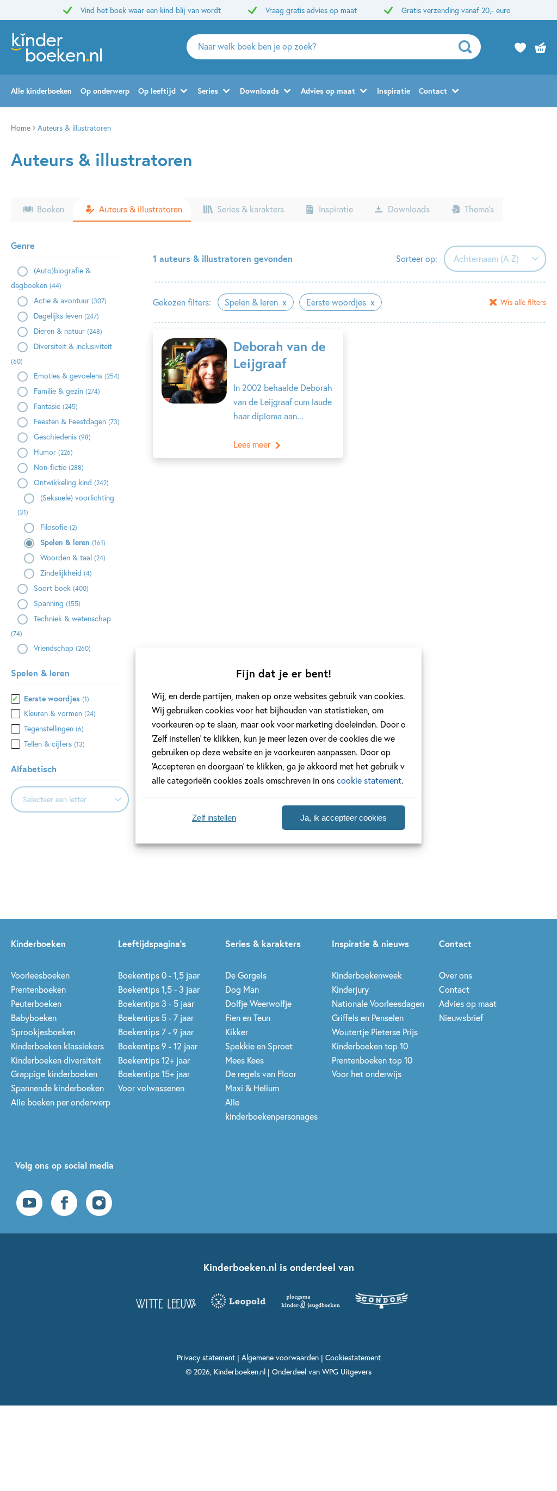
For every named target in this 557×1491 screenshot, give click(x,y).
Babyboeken (34, 1017)
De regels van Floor (260, 1073)
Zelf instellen (214, 817)
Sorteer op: (416, 258)
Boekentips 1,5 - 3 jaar (159, 989)
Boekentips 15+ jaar (154, 1073)
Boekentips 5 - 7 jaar (156, 1017)
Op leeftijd (157, 90)
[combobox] (70, 799)
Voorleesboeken (40, 975)
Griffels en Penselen (368, 1017)
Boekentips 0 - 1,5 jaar (159, 975)
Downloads (259, 90)
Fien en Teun (247, 1017)
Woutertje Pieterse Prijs (375, 1031)
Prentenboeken (38, 989)
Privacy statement (206, 1357)
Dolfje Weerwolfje (258, 1003)
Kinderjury (350, 989)
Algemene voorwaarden (280, 1357)
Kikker (236, 1031)
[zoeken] (468, 46)
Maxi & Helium (252, 1087)
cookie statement (369, 780)
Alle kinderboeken (41, 90)
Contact (433, 90)
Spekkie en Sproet (259, 1046)
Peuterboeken (36, 1003)
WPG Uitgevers (347, 1371)
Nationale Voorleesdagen (378, 1003)
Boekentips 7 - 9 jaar (156, 1031)
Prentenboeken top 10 (372, 1060)
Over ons (455, 975)
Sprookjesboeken (43, 1031)
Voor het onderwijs (366, 1073)
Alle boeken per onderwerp (60, 1102)
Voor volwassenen (151, 1087)
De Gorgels (246, 975)
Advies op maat (328, 90)
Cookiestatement (353, 1357)
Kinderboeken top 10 (370, 1046)
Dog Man (242, 989)
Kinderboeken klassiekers (57, 1046)
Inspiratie (393, 90)
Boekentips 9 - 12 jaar (157, 1046)
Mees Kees (244, 1060)
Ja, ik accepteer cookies (343, 817)
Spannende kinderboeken (57, 1087)
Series (207, 90)
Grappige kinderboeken (54, 1073)
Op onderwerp (105, 90)
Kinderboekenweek (367, 975)
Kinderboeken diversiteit (56, 1060)
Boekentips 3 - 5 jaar (156, 1003)
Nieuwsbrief (461, 1017)
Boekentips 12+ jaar (154, 1060)
